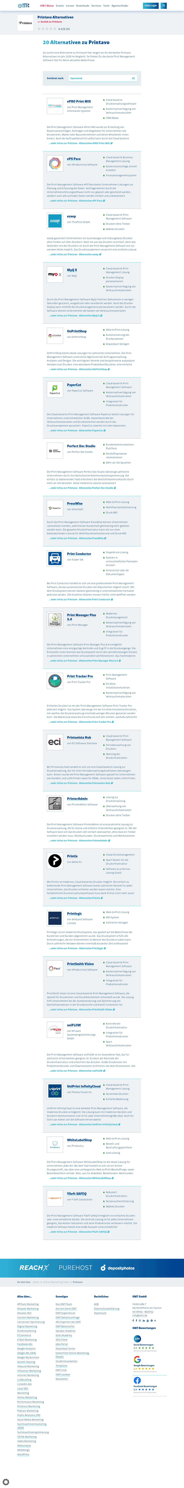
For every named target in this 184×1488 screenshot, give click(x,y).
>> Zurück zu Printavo (49, 21)
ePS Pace (74, 159)
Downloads (82, 5)
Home (36, 1282)
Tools (106, 5)
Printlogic (74, 913)
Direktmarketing (26, 1330)
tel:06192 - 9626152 (142, 1311)
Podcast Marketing (27, 1410)
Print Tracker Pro (80, 676)
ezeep (71, 216)
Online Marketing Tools (56, 1282)
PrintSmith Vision (80, 964)
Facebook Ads (24, 1344)
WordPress (23, 1454)
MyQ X (72, 270)
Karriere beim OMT (66, 1308)
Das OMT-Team (64, 1304)
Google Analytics (26, 1348)
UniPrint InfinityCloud (84, 1086)
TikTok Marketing (27, 1436)
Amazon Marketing (28, 1308)
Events (60, 5)
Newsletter (62, 1379)
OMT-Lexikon (63, 1374)
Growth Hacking (26, 1361)
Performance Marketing (30, 1401)
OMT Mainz (47, 5)
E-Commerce (24, 1335)
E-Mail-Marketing (27, 1339)
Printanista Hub (79, 737)
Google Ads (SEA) (26, 1353)
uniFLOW (74, 1025)
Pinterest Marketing (28, 1406)
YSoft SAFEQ (76, 1194)
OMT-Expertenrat (65, 1313)
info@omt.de (139, 1315)
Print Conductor (79, 554)
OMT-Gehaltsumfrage (68, 1317)
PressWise (75, 503)
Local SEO (22, 1388)
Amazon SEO (24, 1313)
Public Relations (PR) (28, 1415)
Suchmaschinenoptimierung (33, 1432)
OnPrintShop (77, 331)
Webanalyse (24, 1445)
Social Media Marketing (30, 1419)
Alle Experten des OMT (68, 1321)
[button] (6, 1482)
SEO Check (61, 1339)
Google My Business (28, 1357)
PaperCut (74, 385)
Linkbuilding (24, 1379)
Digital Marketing (27, 1326)
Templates (61, 1365)
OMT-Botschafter (65, 1326)
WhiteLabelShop (79, 1140)
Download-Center (65, 1348)
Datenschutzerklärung (106, 1308)
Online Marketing (27, 1397)
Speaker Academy (65, 1330)
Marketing (23, 1392)
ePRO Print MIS (79, 101)
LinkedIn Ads (24, 1384)
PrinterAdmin (77, 799)
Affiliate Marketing (28, 1304)
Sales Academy (64, 1335)
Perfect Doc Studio (81, 446)
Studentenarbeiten (66, 1361)
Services (96, 5)
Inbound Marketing (28, 1366)
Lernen (70, 5)
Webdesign (23, 1450)
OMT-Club (61, 1370)
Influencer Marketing (29, 1370)
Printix (72, 856)
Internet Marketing (28, 1375)
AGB (96, 1304)
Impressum (100, 1313)
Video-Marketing (26, 1441)
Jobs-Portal (62, 1344)
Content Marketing (28, 1317)
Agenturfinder (120, 5)
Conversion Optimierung (31, 1321)
